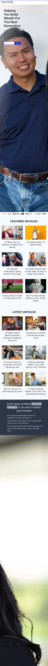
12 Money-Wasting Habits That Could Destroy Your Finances (36, 364)
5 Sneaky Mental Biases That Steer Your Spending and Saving (35, 391)
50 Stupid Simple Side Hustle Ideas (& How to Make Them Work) (35, 271)
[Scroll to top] (44, 660)
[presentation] (12, 233)
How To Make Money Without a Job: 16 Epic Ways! (36, 298)
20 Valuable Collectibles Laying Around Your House (12, 271)
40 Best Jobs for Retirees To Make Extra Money (12, 244)
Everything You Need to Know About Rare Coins (35, 335)
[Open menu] (45, 2)
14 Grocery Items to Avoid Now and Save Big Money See (12, 364)
